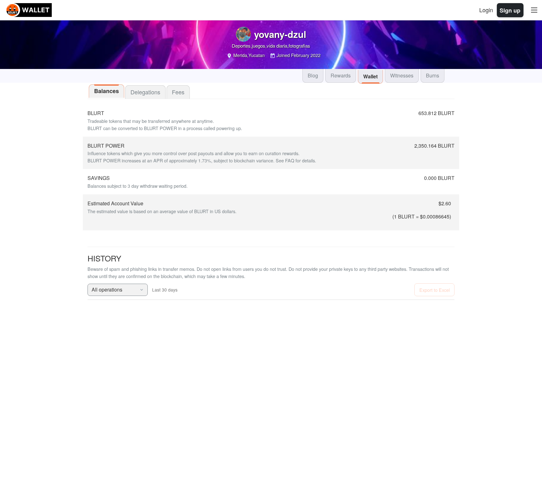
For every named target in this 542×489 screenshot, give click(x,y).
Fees (178, 92)
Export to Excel (434, 290)
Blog (313, 75)
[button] (118, 290)
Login (486, 10)
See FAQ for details (295, 160)
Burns (432, 75)
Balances (106, 91)
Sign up (510, 10)
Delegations (145, 92)
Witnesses (401, 75)
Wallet (370, 76)
